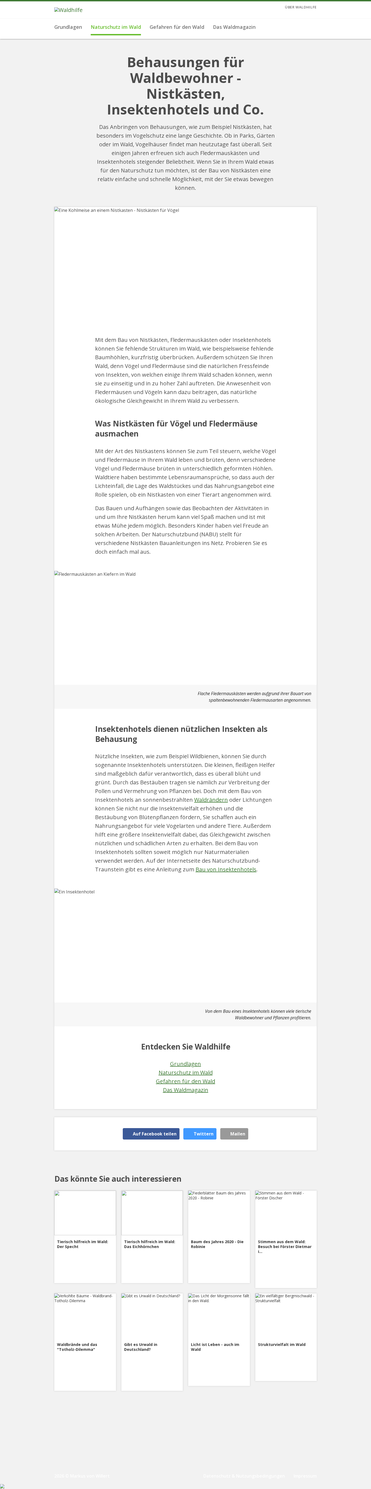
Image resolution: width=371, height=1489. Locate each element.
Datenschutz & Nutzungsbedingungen (244, 1476)
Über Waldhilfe (301, 7)
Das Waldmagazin (234, 27)
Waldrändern (211, 799)
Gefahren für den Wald (177, 27)
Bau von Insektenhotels (226, 869)
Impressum (305, 1476)
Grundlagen (68, 27)
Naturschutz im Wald (116, 27)
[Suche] (311, 26)
